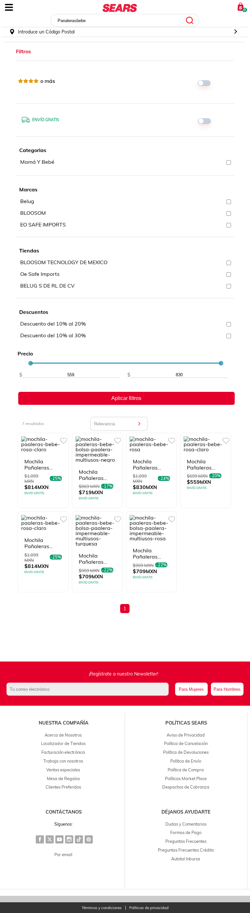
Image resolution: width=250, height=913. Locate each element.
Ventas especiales (63, 769)
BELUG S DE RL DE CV (47, 285)
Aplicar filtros (126, 398)
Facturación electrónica (63, 752)
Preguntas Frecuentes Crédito (186, 850)
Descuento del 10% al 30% (53, 335)
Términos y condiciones (102, 908)
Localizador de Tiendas (63, 743)
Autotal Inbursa (185, 858)
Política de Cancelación (186, 743)
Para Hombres (227, 689)
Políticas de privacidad (149, 908)
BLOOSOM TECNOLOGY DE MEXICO (63, 262)
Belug (27, 201)
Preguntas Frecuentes (185, 841)
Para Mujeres (191, 689)
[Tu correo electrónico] (89, 689)
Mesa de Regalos (63, 778)
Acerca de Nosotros (63, 735)
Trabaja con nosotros (63, 761)
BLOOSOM (33, 213)
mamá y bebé (37, 162)
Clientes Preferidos (63, 787)
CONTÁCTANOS (64, 812)
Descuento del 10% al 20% (53, 323)
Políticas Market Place (186, 778)
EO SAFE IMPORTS (43, 224)
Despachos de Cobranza (185, 787)
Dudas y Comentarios (185, 824)
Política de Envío (185, 761)
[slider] (30, 363)
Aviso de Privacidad (186, 735)
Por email (63, 854)
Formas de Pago (185, 832)
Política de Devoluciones (186, 752)
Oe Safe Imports (40, 274)
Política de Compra (186, 769)
